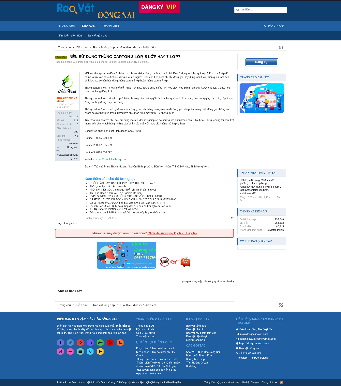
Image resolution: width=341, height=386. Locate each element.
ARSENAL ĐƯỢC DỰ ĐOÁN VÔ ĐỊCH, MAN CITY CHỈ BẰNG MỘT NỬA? (133, 199)
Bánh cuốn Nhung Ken (199, 355)
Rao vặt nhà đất (195, 329)
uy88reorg (254, 180)
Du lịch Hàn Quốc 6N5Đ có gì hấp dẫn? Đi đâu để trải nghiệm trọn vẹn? (130, 206)
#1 (232, 218)
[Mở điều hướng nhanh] (281, 47)
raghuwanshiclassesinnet (254, 189)
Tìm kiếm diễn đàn (70, 35)
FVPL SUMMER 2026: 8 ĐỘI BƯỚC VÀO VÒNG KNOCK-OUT (126, 196)
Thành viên (110, 25)
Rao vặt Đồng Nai (249, 348)
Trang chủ (67, 25)
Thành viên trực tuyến (257, 172)
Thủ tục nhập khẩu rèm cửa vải (108, 186)
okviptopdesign (259, 183)
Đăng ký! (261, 62)
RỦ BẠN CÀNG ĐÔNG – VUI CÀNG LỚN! (114, 209)
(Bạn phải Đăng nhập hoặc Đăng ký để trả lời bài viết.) (208, 281)
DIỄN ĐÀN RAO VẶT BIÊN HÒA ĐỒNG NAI (87, 319)
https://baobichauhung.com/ (111, 159)
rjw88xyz (245, 183)
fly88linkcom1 (273, 186)
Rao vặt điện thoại (196, 336)
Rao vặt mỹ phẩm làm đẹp (201, 332)
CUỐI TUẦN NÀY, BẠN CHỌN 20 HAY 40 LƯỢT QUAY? (122, 183)
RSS (281, 382)
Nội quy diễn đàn (145, 329)
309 (76, 132)
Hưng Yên (72, 147)
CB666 (243, 180)
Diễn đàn (88, 25)
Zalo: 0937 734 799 (250, 352)
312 (76, 120)
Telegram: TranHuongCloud (252, 357)
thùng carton (71, 223)
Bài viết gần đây (97, 35)
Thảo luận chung (145, 336)
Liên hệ (245, 382)
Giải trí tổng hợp (195, 339)
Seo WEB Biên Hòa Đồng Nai (203, 351)
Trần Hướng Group (197, 362)
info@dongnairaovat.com (254, 334)
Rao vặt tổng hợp (196, 325)
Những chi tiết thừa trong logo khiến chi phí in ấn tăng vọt (123, 189)
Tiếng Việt (209, 382)
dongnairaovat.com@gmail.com (258, 338)
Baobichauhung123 (128, 62)
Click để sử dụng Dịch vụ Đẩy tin (172, 233)
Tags (60, 223)
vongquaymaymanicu (252, 186)
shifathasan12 (248, 193)
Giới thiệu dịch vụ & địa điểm (88, 62)
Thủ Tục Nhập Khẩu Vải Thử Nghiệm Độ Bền (115, 193)
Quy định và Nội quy (228, 382)
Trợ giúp (255, 382)
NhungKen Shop (195, 359)
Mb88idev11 (267, 180)
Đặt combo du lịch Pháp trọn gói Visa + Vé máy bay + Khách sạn (127, 212)
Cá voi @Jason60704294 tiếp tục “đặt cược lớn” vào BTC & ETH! (127, 202)
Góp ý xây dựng (145, 332)
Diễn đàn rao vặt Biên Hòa (86, 382)
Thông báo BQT (145, 325)
